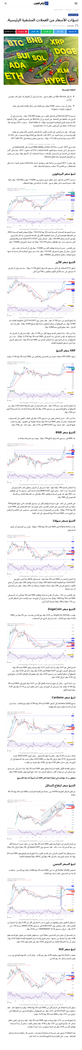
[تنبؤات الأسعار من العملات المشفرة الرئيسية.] (41, 60)
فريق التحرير (70, 25)
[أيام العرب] (41, 3)
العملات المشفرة (73, 15)
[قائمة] (76, 3)
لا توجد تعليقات (45, 25)
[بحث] (6, 3)
